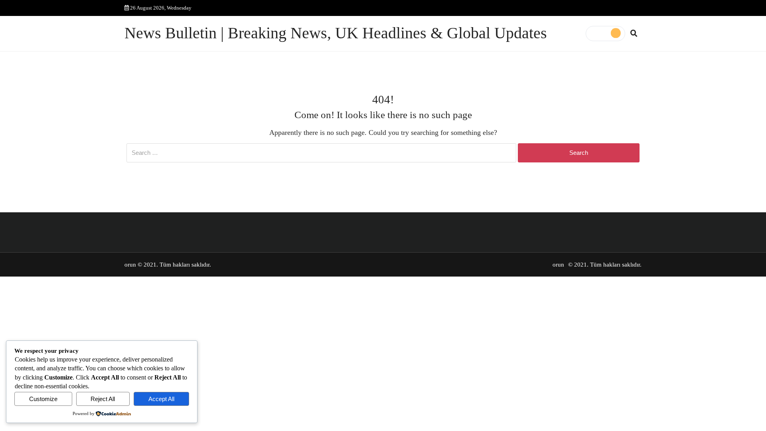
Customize (43, 398)
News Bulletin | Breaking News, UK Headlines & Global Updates (335, 33)
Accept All (161, 398)
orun (130, 264)
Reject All (103, 398)
